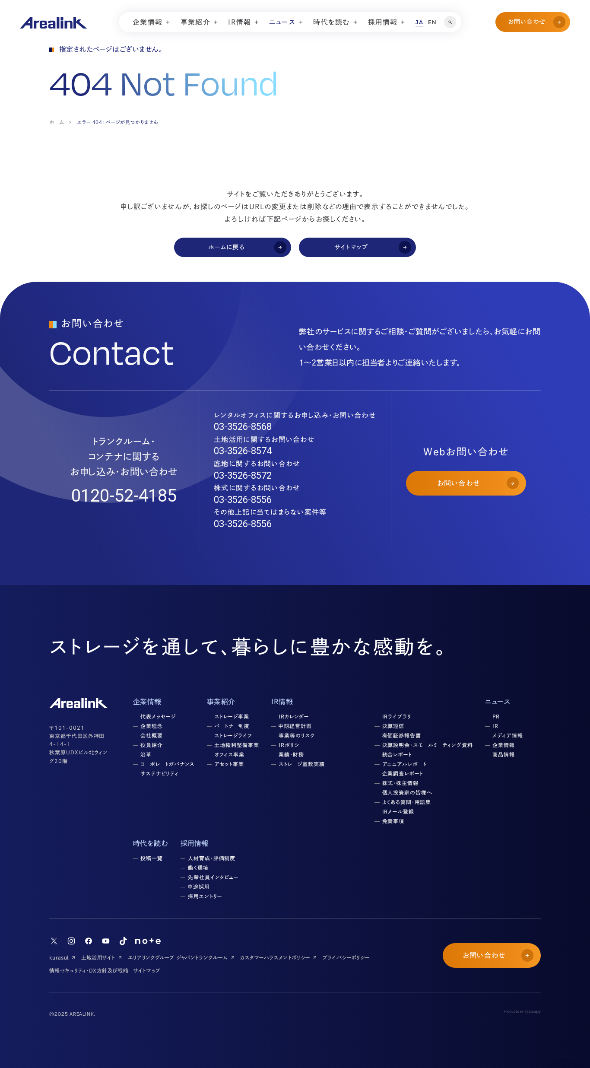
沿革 (146, 754)
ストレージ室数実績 (302, 763)
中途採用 (198, 886)
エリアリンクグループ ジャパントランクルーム (178, 957)
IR (495, 725)
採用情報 (195, 843)
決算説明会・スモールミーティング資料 (427, 744)
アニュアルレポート (404, 763)
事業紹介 (221, 701)
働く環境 (198, 867)
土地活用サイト (98, 957)
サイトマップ (146, 970)
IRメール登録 (398, 811)
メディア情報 (507, 735)
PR (496, 716)
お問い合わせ (527, 22)
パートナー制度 (232, 725)
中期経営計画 (295, 725)
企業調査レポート (403, 773)
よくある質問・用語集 (406, 801)
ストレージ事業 (231, 716)
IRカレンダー (294, 716)
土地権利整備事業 (236, 744)
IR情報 (282, 701)
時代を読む (150, 843)
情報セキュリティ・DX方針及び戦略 (88, 970)
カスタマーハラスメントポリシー (275, 957)
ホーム (56, 121)
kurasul (59, 957)
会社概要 (151, 735)
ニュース (497, 701)
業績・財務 (291, 754)
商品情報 (503, 754)
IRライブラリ (397, 716)
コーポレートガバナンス (167, 763)
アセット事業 (229, 763)
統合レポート (397, 754)
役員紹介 (151, 744)
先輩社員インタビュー (213, 877)
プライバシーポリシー (346, 957)
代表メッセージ (158, 716)
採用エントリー (205, 896)
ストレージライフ (233, 735)
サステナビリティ (159, 773)
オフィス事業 (229, 754)
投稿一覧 (151, 858)
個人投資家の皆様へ (407, 792)
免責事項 (393, 820)
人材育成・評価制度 (212, 858)
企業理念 (151, 725)
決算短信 (393, 725)
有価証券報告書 (402, 735)
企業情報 (503, 744)
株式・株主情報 (400, 782)
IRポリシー (291, 744)
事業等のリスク (297, 735)
